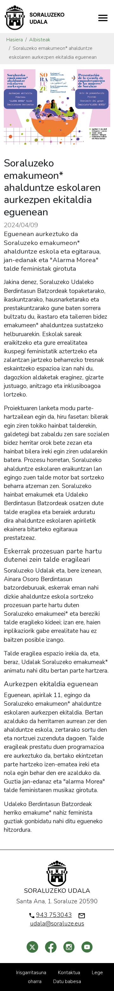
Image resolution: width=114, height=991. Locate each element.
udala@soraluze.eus (57, 924)
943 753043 (54, 915)
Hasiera (14, 39)
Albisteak (39, 39)
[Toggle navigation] (102, 18)
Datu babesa (67, 981)
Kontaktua (69, 972)
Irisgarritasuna (31, 972)
